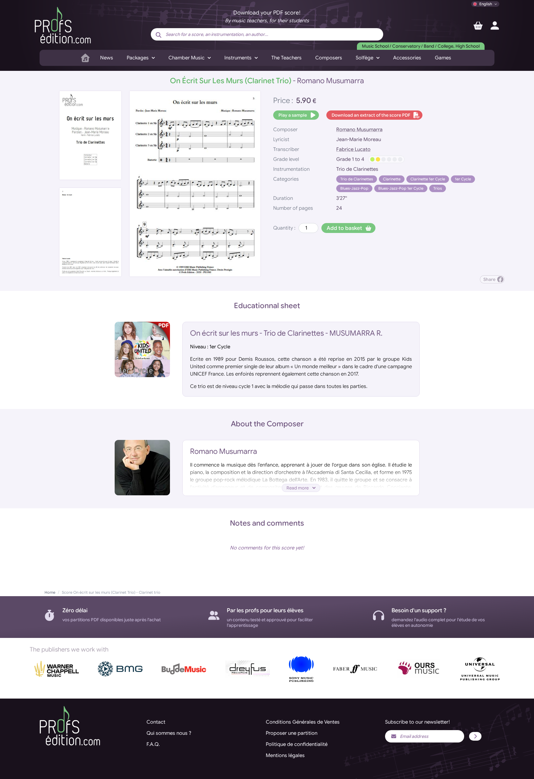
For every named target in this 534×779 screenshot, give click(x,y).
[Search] (158, 35)
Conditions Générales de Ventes (303, 722)
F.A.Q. (153, 744)
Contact (155, 722)
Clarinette (391, 179)
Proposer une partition (291, 733)
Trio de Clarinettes (356, 179)
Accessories (407, 58)
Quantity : (284, 228)
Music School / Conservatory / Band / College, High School (421, 46)
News (106, 58)
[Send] (475, 736)
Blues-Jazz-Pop (354, 188)
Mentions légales (285, 755)
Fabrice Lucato (353, 149)
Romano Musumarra (359, 130)
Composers (328, 58)
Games (443, 58)
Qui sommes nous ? (168, 733)
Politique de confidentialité (297, 744)
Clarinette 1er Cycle (427, 179)
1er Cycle (463, 179)
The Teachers (286, 58)
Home (49, 592)
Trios (437, 188)
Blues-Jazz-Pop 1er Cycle (400, 188)
